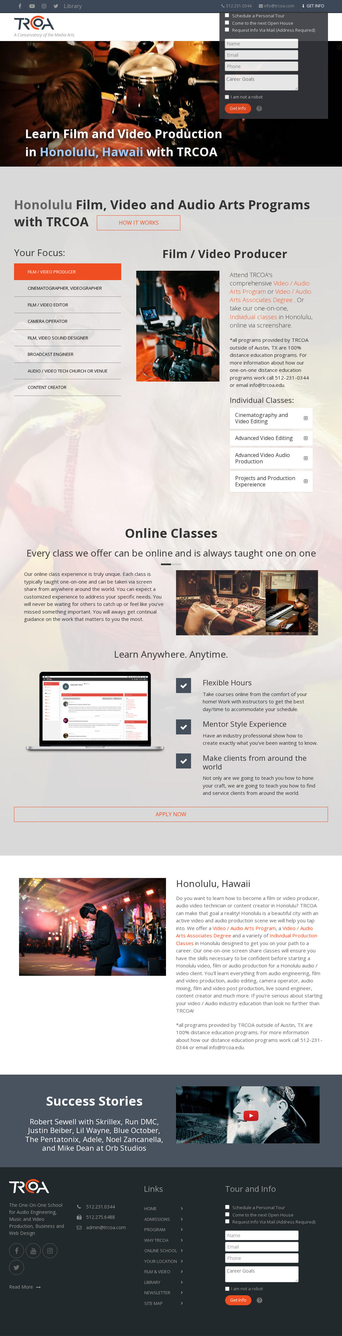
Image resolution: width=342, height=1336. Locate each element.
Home (150, 1208)
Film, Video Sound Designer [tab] (58, 338)
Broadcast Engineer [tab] (50, 354)
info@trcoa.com (279, 6)
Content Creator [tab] (47, 387)
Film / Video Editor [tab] (48, 305)
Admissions (157, 1219)
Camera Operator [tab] (47, 321)
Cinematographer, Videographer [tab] (65, 288)
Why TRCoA (156, 1240)
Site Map (153, 1303)
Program (154, 1230)
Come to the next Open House (262, 23)
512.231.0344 (238, 6)
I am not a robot (247, 97)
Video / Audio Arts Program (244, 928)
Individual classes (253, 317)
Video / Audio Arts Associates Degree (270, 295)
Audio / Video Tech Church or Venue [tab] (68, 371)
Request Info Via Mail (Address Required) (273, 30)
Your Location (160, 1261)
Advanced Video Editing (264, 438)
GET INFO (315, 6)
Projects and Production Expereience (265, 481)
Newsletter (157, 1293)
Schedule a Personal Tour (258, 16)
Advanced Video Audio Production (262, 458)
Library (68, 6)
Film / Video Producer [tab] (52, 272)
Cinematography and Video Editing (261, 418)
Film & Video (157, 1272)
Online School (160, 1251)
